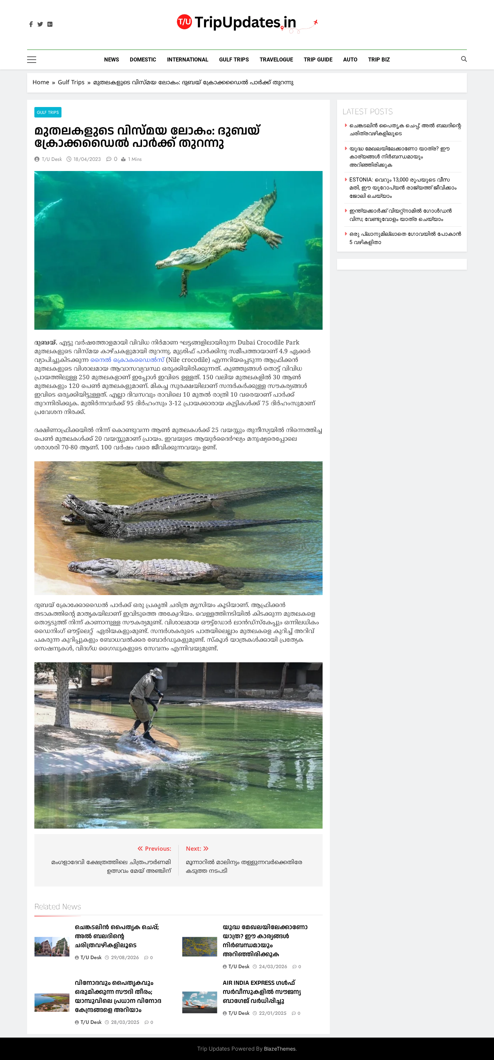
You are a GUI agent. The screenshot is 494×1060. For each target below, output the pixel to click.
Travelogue (276, 59)
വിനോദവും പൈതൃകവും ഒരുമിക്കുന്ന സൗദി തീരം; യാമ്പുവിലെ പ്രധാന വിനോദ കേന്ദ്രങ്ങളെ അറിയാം (118, 996)
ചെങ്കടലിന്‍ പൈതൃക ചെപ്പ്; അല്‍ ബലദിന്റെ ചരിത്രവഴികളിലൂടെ (117, 936)
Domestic (143, 59)
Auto (350, 59)
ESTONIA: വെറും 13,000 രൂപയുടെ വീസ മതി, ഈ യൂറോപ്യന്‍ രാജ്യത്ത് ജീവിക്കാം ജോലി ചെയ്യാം (402, 187)
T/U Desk (52, 159)
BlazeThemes (279, 1049)
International (187, 59)
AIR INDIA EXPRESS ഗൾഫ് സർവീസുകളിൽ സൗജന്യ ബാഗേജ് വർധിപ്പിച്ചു (262, 991)
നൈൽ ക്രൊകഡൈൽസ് (127, 360)
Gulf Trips (234, 59)
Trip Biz (379, 59)
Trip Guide (318, 59)
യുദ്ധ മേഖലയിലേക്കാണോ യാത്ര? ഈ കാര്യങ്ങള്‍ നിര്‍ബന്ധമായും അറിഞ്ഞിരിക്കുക (265, 941)
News (111, 59)
